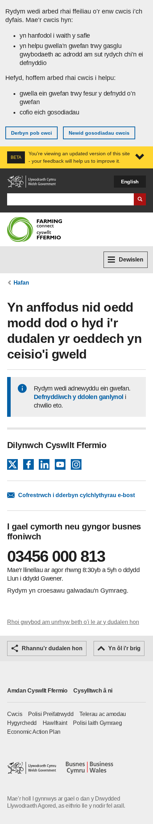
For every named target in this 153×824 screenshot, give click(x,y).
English (130, 181)
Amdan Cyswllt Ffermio (37, 691)
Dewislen (131, 260)
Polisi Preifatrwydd (50, 714)
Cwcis (14, 714)
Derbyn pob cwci (31, 133)
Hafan (21, 283)
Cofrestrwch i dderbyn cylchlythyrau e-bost (76, 495)
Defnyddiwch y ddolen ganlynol (78, 396)
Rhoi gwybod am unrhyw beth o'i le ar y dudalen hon (73, 622)
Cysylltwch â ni (92, 691)
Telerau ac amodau (102, 714)
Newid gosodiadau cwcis (99, 133)
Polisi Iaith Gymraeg (97, 723)
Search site (140, 199)
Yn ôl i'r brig (124, 648)
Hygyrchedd (22, 723)
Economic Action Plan (33, 732)
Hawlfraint (55, 723)
